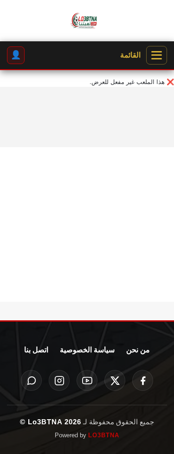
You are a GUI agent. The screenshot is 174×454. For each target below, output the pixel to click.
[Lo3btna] (87, 21)
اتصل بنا (36, 350)
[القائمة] (156, 55)
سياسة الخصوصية (87, 350)
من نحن (138, 350)
